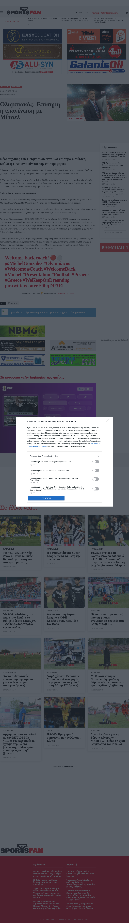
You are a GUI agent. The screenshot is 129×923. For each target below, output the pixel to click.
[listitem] (64, 456)
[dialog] (64, 461)
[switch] (95, 461)
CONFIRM (46, 498)
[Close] (108, 421)
